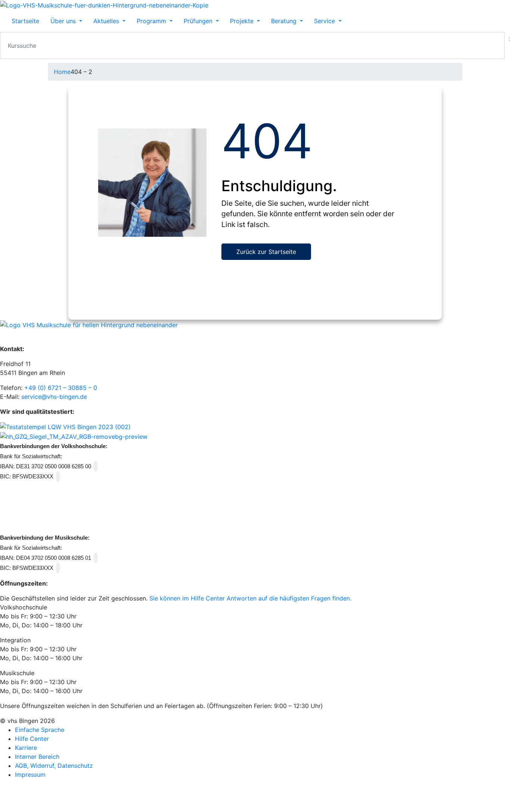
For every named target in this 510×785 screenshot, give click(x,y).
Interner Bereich (37, 756)
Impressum (30, 774)
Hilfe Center (32, 738)
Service (325, 21)
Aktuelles (107, 21)
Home (62, 71)
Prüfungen (199, 21)
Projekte (242, 21)
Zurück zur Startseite (266, 251)
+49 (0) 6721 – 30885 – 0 (60, 387)
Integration (15, 640)
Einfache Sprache (39, 729)
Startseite (25, 21)
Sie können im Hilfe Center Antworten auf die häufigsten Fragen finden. (250, 598)
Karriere (26, 747)
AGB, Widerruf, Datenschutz (54, 765)
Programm (152, 21)
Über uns (64, 21)
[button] (255, 607)
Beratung (284, 21)
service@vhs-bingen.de (54, 396)
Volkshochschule (23, 607)
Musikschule (17, 673)
